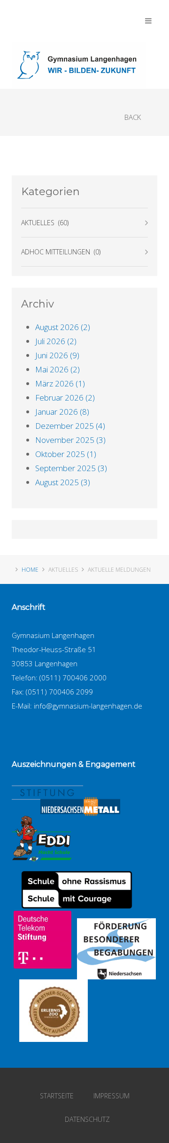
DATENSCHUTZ (87, 1119)
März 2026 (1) (60, 383)
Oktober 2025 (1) (65, 454)
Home (30, 570)
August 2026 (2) (62, 327)
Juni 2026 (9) (57, 355)
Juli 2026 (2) (56, 341)
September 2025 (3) (71, 468)
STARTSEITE (57, 1095)
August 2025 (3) (62, 482)
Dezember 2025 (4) (70, 425)
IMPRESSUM (111, 1095)
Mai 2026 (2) (57, 369)
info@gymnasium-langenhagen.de (88, 705)
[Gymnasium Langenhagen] (79, 65)
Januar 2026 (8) (62, 411)
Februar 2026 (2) (65, 397)
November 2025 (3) (70, 439)
